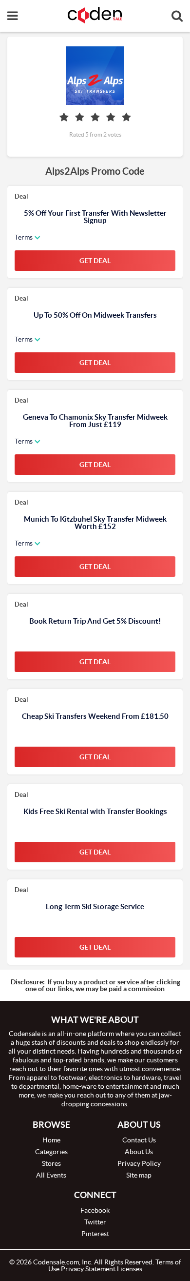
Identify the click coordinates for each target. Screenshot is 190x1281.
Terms (24, 237)
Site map (139, 1175)
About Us (139, 1151)
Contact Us (139, 1140)
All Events (51, 1175)
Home (51, 1140)
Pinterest (95, 1233)
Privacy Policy (139, 1163)
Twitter (95, 1222)
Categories (51, 1151)
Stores (51, 1163)
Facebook (95, 1210)
